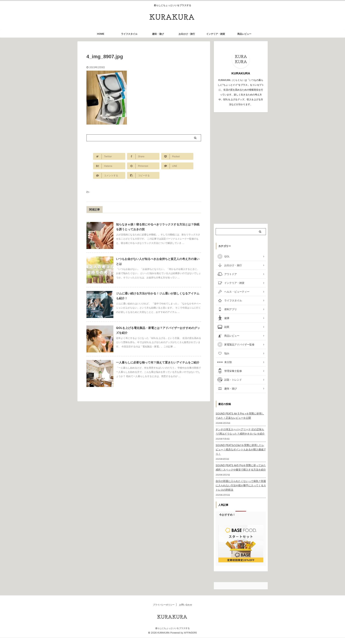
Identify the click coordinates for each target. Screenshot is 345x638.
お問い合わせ (185, 604)
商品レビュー (244, 33)
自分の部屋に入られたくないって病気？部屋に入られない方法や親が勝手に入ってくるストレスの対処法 (241, 485)
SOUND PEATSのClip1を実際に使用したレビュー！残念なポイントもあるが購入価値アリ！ (241, 449)
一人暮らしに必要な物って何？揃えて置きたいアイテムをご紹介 (157, 362)
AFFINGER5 (190, 632)
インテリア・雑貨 (215, 33)
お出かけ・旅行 (187, 33)
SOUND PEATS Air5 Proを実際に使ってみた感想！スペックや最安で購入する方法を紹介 (241, 467)
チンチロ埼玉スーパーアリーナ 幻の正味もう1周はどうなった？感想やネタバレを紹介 (240, 431)
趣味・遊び (158, 33)
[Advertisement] (241, 168)
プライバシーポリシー (163, 604)
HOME (100, 33)
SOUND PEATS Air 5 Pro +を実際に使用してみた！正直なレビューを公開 (240, 415)
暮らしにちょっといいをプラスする (172, 628)
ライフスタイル (129, 33)
